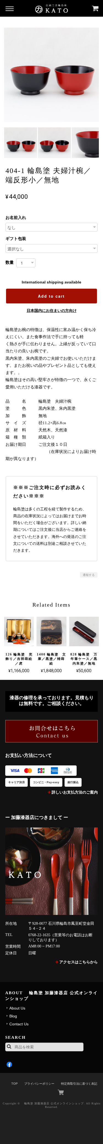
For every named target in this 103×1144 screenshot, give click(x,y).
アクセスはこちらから (78, 962)
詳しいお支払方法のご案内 (75, 792)
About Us (17, 1008)
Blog (13, 1016)
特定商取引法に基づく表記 (79, 1083)
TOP (14, 1083)
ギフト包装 (15, 238)
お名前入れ (15, 217)
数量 (9, 262)
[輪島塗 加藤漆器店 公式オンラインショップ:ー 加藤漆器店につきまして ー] (51, 871)
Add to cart (51, 296)
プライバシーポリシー (39, 1083)
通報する (89, 575)
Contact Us (19, 1024)
